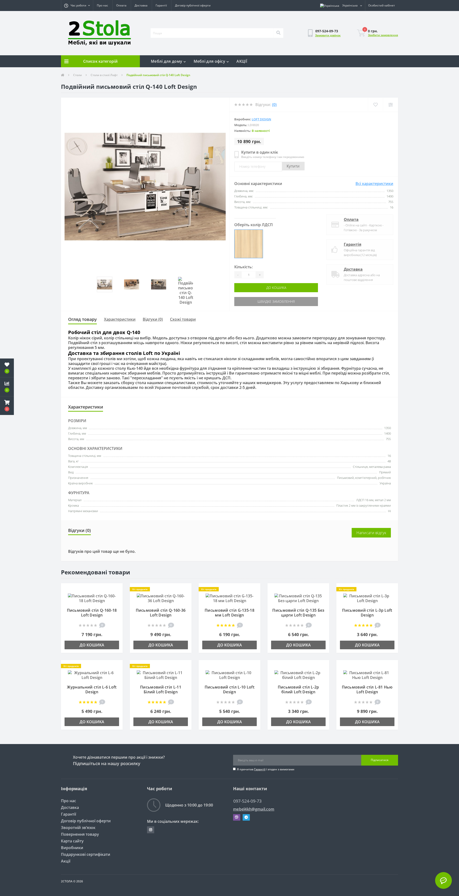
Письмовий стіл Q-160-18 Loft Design (92, 613)
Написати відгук (371, 532)
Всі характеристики (374, 183)
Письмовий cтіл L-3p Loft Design (367, 613)
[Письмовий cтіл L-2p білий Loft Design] (298, 674)
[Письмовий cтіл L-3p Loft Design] (367, 597)
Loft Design (261, 119)
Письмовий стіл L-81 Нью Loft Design (367, 689)
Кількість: (243, 266)
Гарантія (352, 244)
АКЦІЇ (241, 61)
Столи (77, 75)
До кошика (255, 287)
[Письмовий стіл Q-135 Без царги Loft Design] (298, 597)
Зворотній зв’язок (78, 827)
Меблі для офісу (209, 61)
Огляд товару (82, 319)
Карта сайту (72, 841)
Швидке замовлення (255, 301)
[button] (77, 5)
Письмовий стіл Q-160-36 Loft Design (161, 613)
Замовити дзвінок (328, 35)
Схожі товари (183, 319)
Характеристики (120, 319)
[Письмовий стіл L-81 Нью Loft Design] (367, 674)
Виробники (72, 847)
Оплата (121, 5)
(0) (274, 104)
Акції (65, 861)
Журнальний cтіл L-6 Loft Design (91, 689)
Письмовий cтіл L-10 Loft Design (229, 689)
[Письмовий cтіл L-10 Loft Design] (229, 674)
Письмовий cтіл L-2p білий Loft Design (298, 689)
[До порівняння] (117, 596)
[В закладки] (117, 589)
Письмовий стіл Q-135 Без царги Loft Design (298, 613)
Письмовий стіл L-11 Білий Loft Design (160, 689)
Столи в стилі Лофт (104, 75)
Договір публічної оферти (193, 5)
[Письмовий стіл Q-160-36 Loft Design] (161, 597)
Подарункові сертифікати (85, 854)
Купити (293, 166)
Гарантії (161, 5)
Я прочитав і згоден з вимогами (265, 769)
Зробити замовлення (383, 35)
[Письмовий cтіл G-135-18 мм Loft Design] (229, 597)
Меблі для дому (166, 61)
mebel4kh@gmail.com (253, 809)
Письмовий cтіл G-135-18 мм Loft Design (229, 613)
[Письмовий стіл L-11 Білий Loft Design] (161, 674)
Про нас (102, 5)
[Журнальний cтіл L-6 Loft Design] (92, 674)
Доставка (141, 5)
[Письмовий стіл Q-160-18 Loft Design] (92, 597)
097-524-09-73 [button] (247, 801)
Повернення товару (80, 834)
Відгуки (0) (153, 319)
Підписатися (379, 760)
